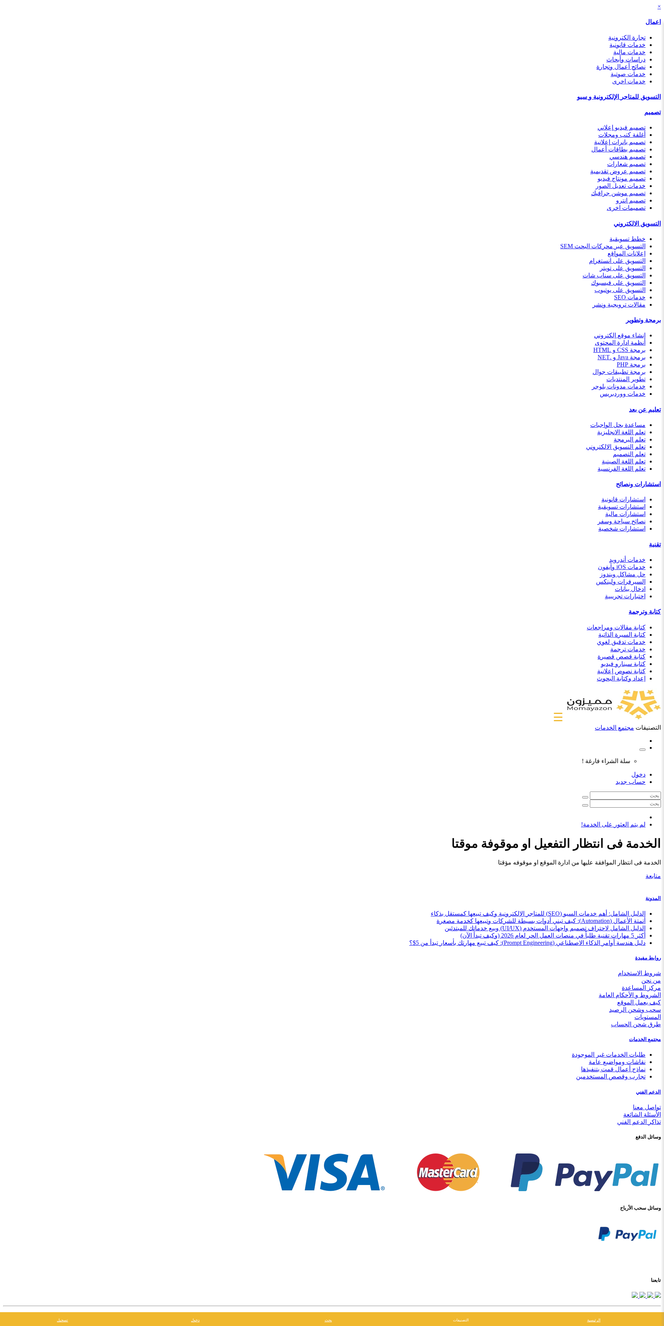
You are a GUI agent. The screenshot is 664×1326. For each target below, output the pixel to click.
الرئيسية (594, 1320)
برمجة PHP (631, 364)
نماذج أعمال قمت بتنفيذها (613, 1069)
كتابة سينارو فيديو (623, 664)
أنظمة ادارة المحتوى (620, 342)
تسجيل (62, 1320)
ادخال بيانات (630, 589)
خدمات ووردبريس (623, 393)
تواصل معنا (647, 1107)
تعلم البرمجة (630, 439)
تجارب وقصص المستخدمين (611, 1076)
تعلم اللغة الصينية (624, 461)
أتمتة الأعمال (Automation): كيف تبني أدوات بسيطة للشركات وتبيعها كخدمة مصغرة (541, 921)
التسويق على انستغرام (617, 260)
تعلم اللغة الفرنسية (622, 468)
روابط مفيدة (648, 958)
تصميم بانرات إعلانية (620, 142)
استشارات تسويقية (622, 506)
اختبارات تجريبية (625, 596)
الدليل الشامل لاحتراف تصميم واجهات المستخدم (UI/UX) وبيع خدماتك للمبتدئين (545, 928)
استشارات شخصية (622, 528)
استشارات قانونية (623, 499)
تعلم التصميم (629, 454)
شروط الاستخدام (639, 973)
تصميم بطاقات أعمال (618, 149)
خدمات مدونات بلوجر (619, 386)
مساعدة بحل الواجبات (618, 425)
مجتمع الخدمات (645, 1039)
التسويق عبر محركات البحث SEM (603, 246)
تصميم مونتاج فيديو (622, 178)
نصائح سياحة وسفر (622, 521)
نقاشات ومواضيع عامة (617, 1062)
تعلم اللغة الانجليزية (621, 432)
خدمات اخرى (629, 81)
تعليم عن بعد (645, 409)
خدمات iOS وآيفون (622, 567)
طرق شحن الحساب (636, 1024)
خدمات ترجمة (628, 649)
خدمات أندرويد (627, 559)
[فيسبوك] (657, 1296)
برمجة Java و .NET (622, 357)
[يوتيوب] (642, 1296)
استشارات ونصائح (638, 484)
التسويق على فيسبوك (618, 282)
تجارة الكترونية (627, 37)
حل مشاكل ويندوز (623, 574)
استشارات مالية (625, 514)
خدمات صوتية (628, 74)
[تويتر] (649, 1296)
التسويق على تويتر (623, 268)
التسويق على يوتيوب (620, 290)
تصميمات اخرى (626, 207)
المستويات (647, 1017)
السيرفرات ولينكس (621, 581)
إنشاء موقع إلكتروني (620, 335)
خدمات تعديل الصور (621, 186)
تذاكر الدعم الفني (639, 1122)
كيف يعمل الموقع (639, 1002)
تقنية (655, 544)
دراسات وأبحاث (626, 59)
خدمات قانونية (627, 44)
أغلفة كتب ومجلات (622, 134)
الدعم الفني (648, 1092)
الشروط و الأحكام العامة (630, 995)
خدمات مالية (629, 52)
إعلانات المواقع (627, 253)
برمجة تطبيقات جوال (619, 371)
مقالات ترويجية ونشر (619, 304)
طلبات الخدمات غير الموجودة (609, 1054)
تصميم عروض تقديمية (618, 171)
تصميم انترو (631, 200)
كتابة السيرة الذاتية (622, 634)
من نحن (651, 980)
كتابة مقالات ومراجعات (616, 627)
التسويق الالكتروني (637, 223)
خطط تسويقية (627, 239)
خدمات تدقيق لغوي (621, 642)
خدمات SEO (630, 297)
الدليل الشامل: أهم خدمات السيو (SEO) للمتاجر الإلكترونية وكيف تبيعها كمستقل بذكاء (538, 913)
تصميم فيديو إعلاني (622, 127)
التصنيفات (461, 1320)
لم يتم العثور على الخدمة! (613, 824)
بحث (328, 1320)
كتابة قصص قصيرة (622, 656)
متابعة (653, 876)
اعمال (653, 21)
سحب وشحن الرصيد (635, 1009)
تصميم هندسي (627, 156)
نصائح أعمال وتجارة (621, 66)
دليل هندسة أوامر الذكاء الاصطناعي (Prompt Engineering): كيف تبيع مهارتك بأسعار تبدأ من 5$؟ (527, 942)
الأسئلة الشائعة (642, 1114)
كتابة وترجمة (645, 611)
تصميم (652, 112)
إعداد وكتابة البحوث (621, 678)
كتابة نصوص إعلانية (621, 671)
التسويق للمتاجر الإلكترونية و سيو (619, 96)
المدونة (653, 898)
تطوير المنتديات (626, 379)
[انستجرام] (635, 1296)
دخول (638, 774)
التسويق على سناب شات (614, 275)
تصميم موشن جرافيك (618, 193)
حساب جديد (631, 781)
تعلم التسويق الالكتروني (616, 446)
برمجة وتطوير (643, 320)
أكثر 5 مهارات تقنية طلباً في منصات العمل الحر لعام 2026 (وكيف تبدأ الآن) (553, 935)
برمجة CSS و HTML (619, 350)
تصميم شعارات (626, 164)
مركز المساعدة (641, 987)
